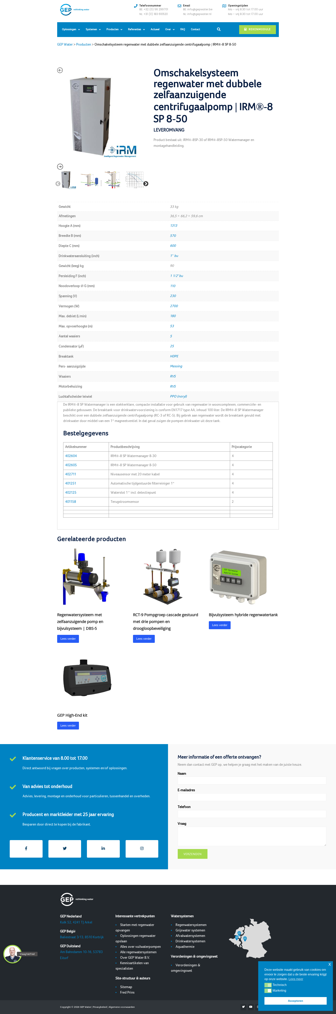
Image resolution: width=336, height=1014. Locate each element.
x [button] (329, 964)
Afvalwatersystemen (190, 936)
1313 (173, 225)
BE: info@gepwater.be (198, 9)
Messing (176, 366)
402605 (71, 465)
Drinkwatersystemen (190, 941)
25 (172, 346)
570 (173, 236)
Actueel (155, 29)
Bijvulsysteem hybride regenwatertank (243, 614)
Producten (113, 29)
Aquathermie (185, 947)
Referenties (134, 29)
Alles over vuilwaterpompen (140, 947)
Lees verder (68, 638)
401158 (70, 502)
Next (145, 183)
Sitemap (126, 987)
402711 (70, 474)
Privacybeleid (100, 1007)
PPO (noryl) (178, 396)
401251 (70, 483)
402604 (71, 456)
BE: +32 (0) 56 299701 (153, 9)
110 (172, 286)
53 (172, 326)
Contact (195, 29)
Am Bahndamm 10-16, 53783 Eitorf (81, 952)
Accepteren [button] (295, 1000)
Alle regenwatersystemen (138, 952)
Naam (182, 773)
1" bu (174, 256)
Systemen (91, 29)
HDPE (174, 356)
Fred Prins (127, 992)
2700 (174, 306)
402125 (70, 492)
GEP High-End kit (72, 715)
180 (173, 316)
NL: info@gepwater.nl (197, 14)
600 (173, 246)
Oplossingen (69, 29)
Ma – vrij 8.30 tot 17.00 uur (245, 9)
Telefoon (184, 807)
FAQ (182, 29)
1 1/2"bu (176, 276)
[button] (268, 985)
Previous (57, 183)
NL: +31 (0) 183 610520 (153, 14)
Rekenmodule (260, 29)
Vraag (182, 823)
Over (168, 29)
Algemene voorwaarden (122, 1007)
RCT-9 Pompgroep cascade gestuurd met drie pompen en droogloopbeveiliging (165, 621)
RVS (173, 376)
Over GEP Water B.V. (135, 957)
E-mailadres (186, 790)
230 (173, 296)
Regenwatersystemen (191, 925)
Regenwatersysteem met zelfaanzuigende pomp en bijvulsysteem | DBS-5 (80, 621)
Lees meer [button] (296, 979)
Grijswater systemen (190, 930)
